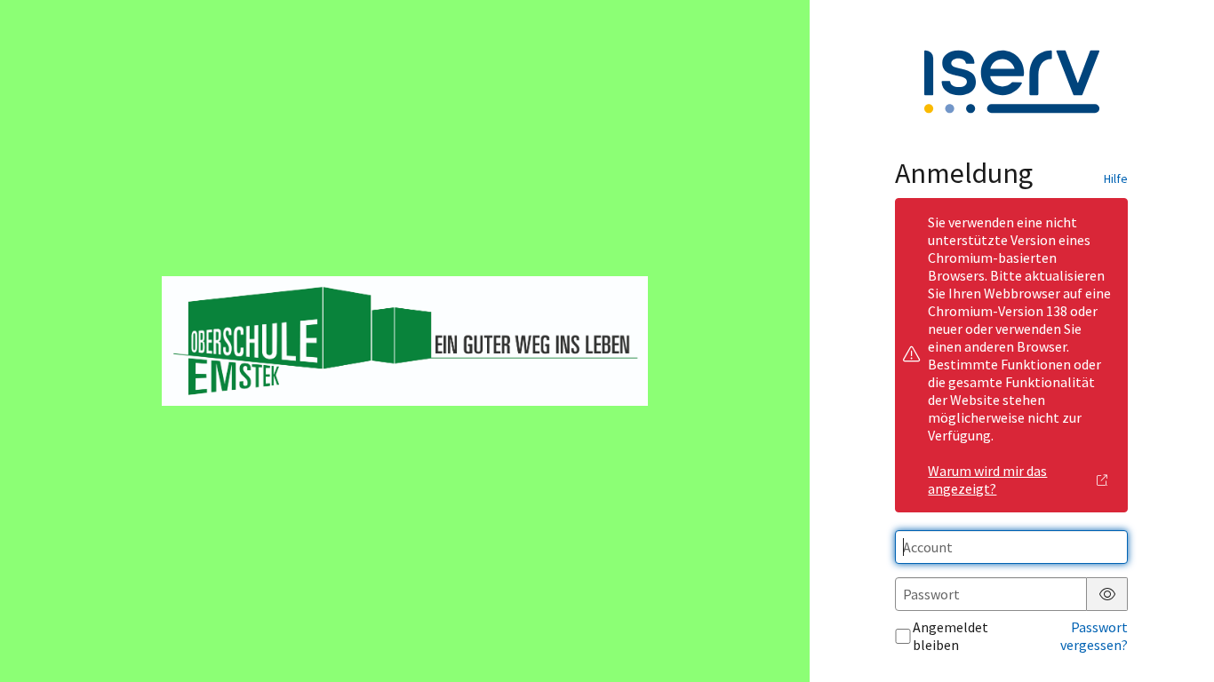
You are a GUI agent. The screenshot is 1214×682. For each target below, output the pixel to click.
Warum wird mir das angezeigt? (987, 479)
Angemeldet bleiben (950, 636)
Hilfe (1116, 178)
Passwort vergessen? (1094, 636)
